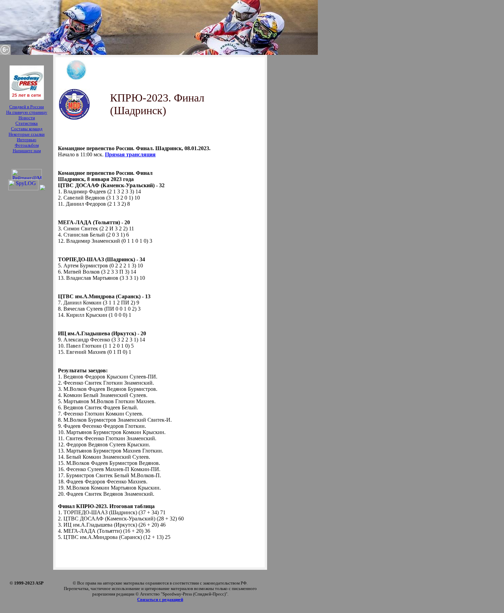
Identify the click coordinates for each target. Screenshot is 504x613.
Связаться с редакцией (160, 599)
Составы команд (27, 128)
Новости (27, 117)
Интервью (26, 139)
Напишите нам (27, 150)
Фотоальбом (27, 145)
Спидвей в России (26, 106)
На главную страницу (26, 112)
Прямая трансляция (130, 154)
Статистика (26, 123)
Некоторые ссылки (27, 134)
